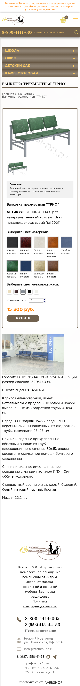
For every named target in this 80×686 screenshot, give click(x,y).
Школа (12, 50)
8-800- (42, 618)
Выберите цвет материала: (28, 232)
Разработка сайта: (31, 682)
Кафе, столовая (21, 73)
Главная (8, 94)
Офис (10, 58)
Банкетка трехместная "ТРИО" (24, 97)
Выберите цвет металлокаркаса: (33, 284)
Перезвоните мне (40, 630)
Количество (17, 300)
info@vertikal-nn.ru (38, 649)
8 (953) (42, 624)
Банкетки (25, 94)
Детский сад (17, 65)
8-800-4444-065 (17, 32)
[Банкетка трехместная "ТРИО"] (33, 354)
